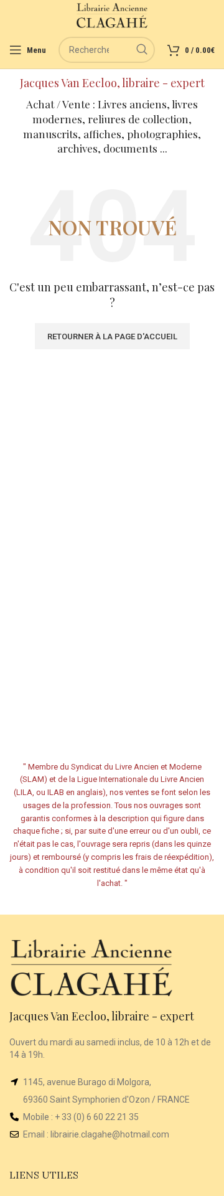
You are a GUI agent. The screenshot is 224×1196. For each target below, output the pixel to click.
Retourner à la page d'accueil (112, 336)
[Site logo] (112, 15)
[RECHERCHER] (142, 50)
